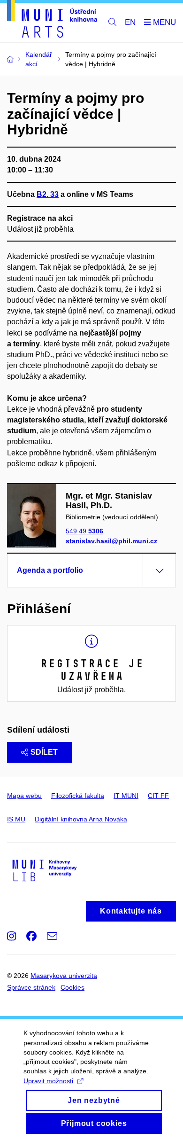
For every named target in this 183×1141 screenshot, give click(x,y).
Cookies (72, 987)
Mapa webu (24, 795)
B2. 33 (48, 194)
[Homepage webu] (52, 20)
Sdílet (44, 752)
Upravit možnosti (48, 1081)
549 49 (84, 531)
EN (130, 22)
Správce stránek (31, 987)
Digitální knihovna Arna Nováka (81, 819)
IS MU (16, 819)
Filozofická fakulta (77, 795)
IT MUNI (126, 795)
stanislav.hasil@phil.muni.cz (111, 541)
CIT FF (158, 795)
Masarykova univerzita (63, 975)
